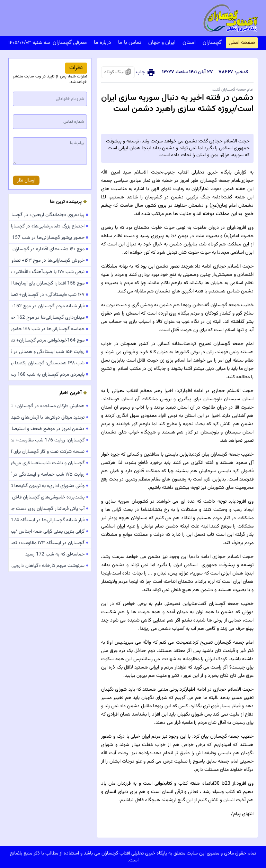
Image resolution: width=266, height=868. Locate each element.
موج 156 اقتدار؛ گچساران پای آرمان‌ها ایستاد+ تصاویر (49, 283)
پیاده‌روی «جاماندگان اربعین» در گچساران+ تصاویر (49, 215)
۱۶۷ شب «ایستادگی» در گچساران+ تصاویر (49, 294)
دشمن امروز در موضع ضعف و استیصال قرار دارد (49, 429)
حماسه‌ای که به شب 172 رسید (56, 554)
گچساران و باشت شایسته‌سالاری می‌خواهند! (49, 463)
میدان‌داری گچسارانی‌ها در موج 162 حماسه (49, 317)
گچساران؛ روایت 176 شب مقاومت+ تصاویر (49, 440)
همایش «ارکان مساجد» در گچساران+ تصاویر (49, 406)
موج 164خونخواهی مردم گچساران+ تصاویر (49, 340)
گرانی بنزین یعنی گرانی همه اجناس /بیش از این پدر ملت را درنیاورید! (49, 531)
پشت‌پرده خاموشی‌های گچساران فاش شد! (49, 497)
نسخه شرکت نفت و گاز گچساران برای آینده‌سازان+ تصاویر (49, 451)
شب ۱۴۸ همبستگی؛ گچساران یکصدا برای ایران (49, 363)
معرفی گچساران (70, 42)
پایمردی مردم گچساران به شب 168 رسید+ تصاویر (49, 374)
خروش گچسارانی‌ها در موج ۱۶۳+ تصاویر (49, 260)
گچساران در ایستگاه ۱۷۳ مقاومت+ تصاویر (49, 543)
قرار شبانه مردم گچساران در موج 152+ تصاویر (49, 306)
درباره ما (102, 42)
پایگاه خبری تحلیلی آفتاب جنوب (197, 172)
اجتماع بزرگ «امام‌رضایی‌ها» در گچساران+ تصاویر (49, 226)
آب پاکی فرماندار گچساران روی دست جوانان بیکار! (49, 508)
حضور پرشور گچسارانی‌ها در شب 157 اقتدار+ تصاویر (49, 237)
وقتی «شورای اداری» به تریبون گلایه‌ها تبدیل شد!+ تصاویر (49, 486)
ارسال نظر (26, 180)
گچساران (212, 42)
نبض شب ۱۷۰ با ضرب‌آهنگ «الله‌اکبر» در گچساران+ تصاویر (49, 272)
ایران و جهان (162, 42)
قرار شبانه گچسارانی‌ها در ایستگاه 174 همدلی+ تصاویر (49, 520)
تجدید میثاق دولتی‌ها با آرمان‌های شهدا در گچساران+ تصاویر (49, 417)
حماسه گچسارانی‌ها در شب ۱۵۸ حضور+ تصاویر (49, 329)
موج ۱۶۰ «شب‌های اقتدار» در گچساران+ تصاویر (49, 249)
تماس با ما (129, 42)
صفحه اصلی (242, 42)
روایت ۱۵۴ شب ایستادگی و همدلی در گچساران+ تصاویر (49, 351)
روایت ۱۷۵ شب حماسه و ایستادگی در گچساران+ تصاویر (49, 474)
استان (189, 42)
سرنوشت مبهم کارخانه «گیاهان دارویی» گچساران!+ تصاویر (49, 565)
